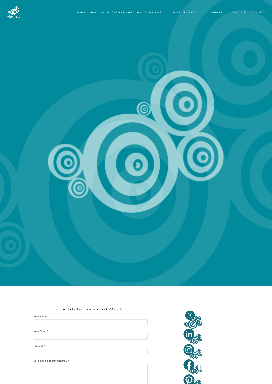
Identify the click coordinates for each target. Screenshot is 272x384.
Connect (258, 12)
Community (238, 12)
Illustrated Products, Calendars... (197, 12)
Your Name (40, 316)
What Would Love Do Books (111, 12)
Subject (38, 346)
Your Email (40, 331)
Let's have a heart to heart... (50, 360)
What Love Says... (150, 12)
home (81, 12)
